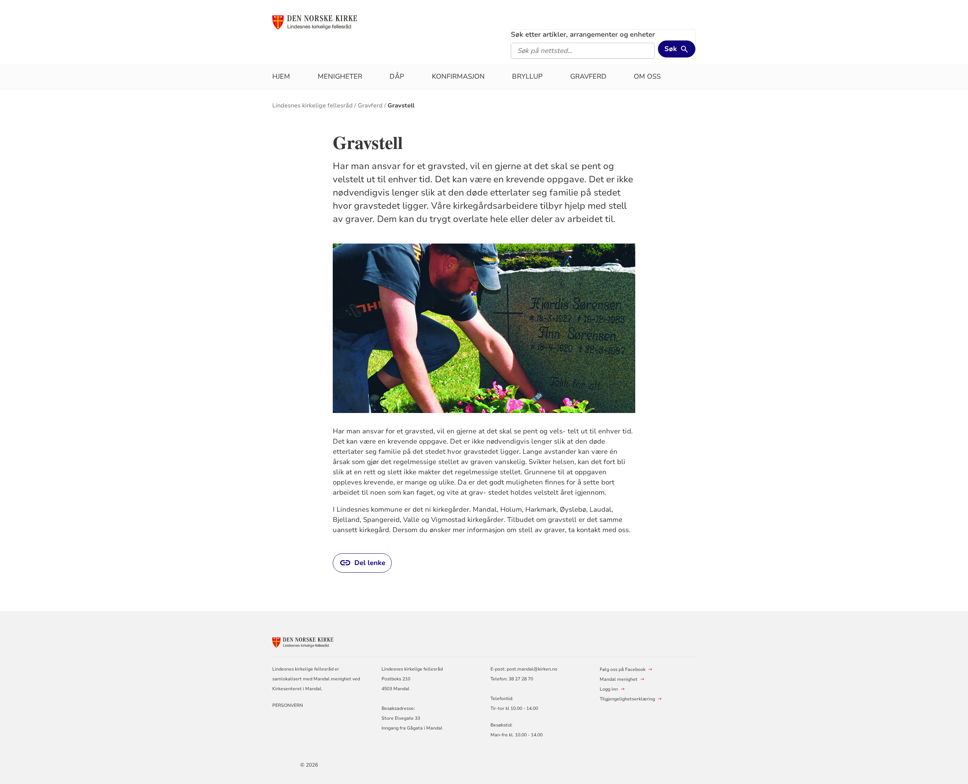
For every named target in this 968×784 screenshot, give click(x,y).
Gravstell (401, 105)
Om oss (647, 76)
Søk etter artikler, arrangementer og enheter (583, 34)
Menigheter (340, 76)
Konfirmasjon (458, 76)
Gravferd (588, 76)
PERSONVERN (287, 705)
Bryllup (527, 76)
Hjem (281, 76)
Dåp (396, 76)
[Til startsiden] (330, 21)
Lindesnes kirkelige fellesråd (312, 105)
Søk (670, 48)
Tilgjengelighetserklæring (627, 699)
